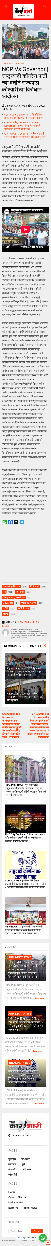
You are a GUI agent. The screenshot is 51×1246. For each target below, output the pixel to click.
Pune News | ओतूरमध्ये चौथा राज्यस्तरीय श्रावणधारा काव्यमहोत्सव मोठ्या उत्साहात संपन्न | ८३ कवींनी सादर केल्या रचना (24, 930)
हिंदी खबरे (27, 1169)
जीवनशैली (12, 1174)
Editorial (13, 1207)
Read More (39, 998)
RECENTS (10, 746)
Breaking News (19, 1062)
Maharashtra (15, 1202)
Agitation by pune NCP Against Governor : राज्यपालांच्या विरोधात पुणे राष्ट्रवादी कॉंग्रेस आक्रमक (22, 125)
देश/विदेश (25, 1158)
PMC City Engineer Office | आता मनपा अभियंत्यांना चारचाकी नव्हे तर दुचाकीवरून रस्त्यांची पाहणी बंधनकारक (25, 837)
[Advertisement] (25, 556)
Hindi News (30, 1207)
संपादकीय (12, 1169)
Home (11, 1192)
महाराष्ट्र (12, 1164)
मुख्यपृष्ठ (12, 1158)
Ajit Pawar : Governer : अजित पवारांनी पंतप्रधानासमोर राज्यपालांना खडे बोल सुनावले (25, 697)
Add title (12, 946)
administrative (19, 957)
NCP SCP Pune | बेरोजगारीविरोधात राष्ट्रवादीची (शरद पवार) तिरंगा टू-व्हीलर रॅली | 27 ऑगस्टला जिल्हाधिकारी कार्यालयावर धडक (25, 884)
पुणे (23, 1164)
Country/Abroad (17, 1197)
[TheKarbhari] (22, 12)
